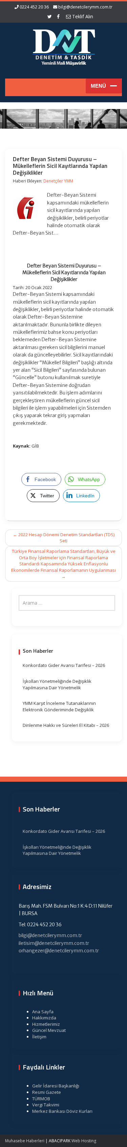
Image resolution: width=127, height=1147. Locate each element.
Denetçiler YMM (58, 181)
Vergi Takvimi (45, 1105)
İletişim (39, 1037)
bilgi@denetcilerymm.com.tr (85, 7)
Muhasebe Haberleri (24, 1141)
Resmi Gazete (46, 1092)
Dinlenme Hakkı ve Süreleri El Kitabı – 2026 (66, 725)
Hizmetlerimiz (46, 1024)
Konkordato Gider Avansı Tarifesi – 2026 (64, 665)
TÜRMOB (41, 1099)
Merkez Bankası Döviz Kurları (62, 1111)
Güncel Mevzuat (49, 1030)
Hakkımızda (44, 1018)
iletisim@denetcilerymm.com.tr (54, 943)
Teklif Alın (82, 16)
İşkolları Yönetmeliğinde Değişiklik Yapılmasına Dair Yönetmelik (57, 684)
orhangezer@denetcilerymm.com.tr (59, 951)
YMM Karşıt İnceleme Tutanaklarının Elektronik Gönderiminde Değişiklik (59, 706)
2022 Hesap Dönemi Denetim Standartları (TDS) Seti (63, 538)
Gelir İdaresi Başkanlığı (55, 1086)
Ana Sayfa (43, 1012)
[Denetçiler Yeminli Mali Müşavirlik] (63, 46)
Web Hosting (83, 1141)
